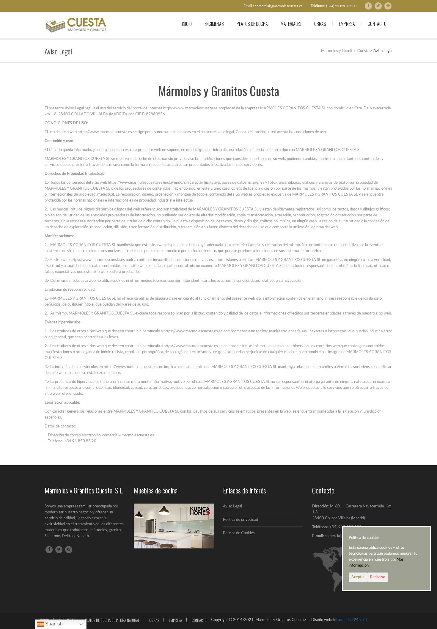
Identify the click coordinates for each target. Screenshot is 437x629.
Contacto (377, 23)
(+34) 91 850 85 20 (341, 6)
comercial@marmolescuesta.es (278, 6)
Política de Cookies (239, 533)
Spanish (53, 623)
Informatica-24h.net (350, 620)
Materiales (291, 23)
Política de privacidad (240, 520)
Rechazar (377, 577)
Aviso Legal (232, 506)
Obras (320, 23)
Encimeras (214, 23)
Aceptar (358, 577)
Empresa (347, 23)
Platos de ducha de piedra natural (112, 620)
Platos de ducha (252, 23)
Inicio (187, 23)
